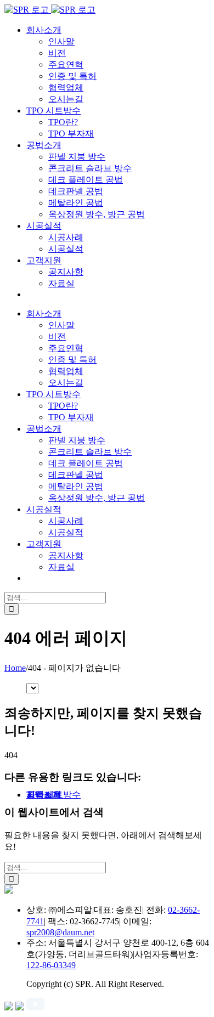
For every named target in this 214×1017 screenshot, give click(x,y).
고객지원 (43, 794)
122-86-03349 (51, 965)
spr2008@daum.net (60, 932)
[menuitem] (43, 30)
